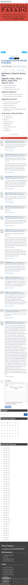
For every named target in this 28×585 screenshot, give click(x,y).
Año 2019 (6, 463)
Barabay (6, 292)
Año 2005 (6, 495)
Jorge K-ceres (8, 141)
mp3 (6, 70)
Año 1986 (6, 537)
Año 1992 (6, 524)
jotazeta (7, 277)
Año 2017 (6, 468)
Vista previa (12, 385)
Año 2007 (6, 490)
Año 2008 (6, 488)
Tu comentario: (8, 381)
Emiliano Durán (8, 229)
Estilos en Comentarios (9, 574)
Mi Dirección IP (7, 581)
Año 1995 (6, 517)
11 (7, 430)
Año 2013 (6, 477)
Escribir (7, 385)
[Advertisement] (14, 36)
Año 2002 (6, 501)
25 (7, 436)
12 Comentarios (14, 134)
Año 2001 (6, 504)
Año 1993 (6, 521)
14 (15, 430)
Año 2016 (6, 470)
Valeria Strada (8, 322)
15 (18, 430)
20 (12, 433)
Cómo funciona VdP (8, 572)
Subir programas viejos (9, 559)
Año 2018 (6, 466)
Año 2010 (6, 483)
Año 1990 (6, 528)
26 (10, 436)
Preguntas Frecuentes (9, 571)
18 (7, 433)
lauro (6, 310)
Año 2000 (6, 506)
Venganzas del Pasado (6, 1)
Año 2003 (6, 499)
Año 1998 (6, 510)
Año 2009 (6, 486)
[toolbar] (16, 383)
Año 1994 (6, 519)
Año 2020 (6, 461)
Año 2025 (6, 450)
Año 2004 (6, 497)
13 (12, 430)
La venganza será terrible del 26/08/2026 (13, 549)
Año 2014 (6, 474)
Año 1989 (6, 530)
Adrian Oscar (8, 206)
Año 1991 (6, 526)
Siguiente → (24, 52)
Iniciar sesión (18, 387)
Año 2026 (6, 448)
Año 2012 (6, 479)
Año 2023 (6, 454)
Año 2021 (6, 459)
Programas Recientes (8, 555)
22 (18, 433)
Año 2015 (6, 472)
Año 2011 (6, 481)
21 (15, 433)
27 (12, 436)
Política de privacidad (8, 569)
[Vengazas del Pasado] (14, 11)
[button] (26, 1)
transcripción (21, 70)
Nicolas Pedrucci (8, 154)
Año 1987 (6, 535)
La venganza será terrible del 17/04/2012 (14, 61)
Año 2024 (6, 452)
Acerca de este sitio (8, 567)
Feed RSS (6, 557)
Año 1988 (6, 533)
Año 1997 (6, 513)
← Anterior (3, 52)
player (13, 70)
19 (10, 433)
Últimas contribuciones (9, 560)
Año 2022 (6, 457)
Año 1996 (6, 515)
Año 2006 (6, 492)
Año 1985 (6, 539)
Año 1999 (6, 508)
